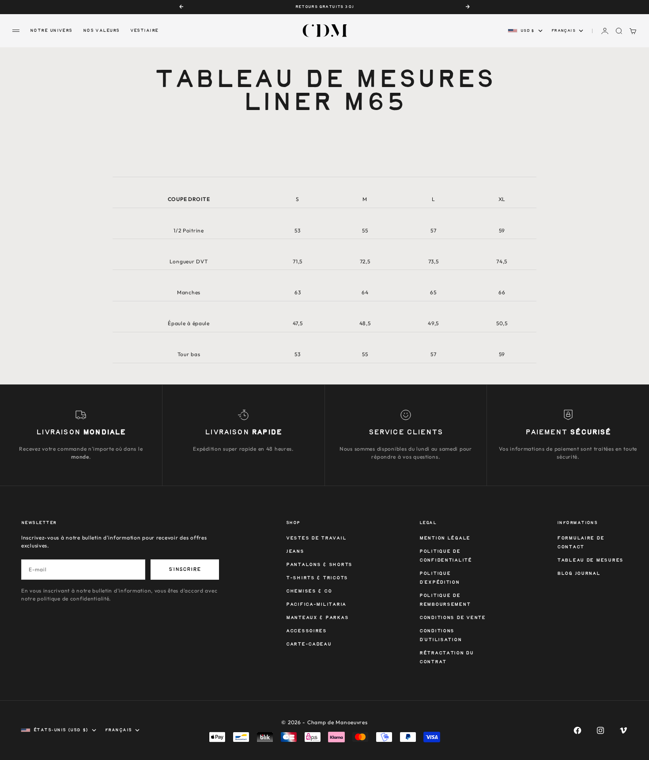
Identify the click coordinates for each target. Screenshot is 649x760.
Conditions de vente (452, 618)
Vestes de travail (316, 538)
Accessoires (306, 631)
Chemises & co (309, 591)
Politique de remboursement (444, 600)
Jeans (295, 551)
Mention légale (444, 538)
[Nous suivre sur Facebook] (577, 730)
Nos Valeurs (101, 30)
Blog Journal (578, 573)
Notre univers (51, 30)
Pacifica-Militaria (316, 604)
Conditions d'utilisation (440, 635)
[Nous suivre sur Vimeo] (623, 730)
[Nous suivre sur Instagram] (600, 730)
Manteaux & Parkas (317, 618)
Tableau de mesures (590, 560)
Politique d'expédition (439, 578)
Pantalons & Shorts (319, 564)
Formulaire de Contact (580, 543)
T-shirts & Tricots (317, 578)
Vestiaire (144, 30)
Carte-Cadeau (309, 644)
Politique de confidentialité (445, 556)
